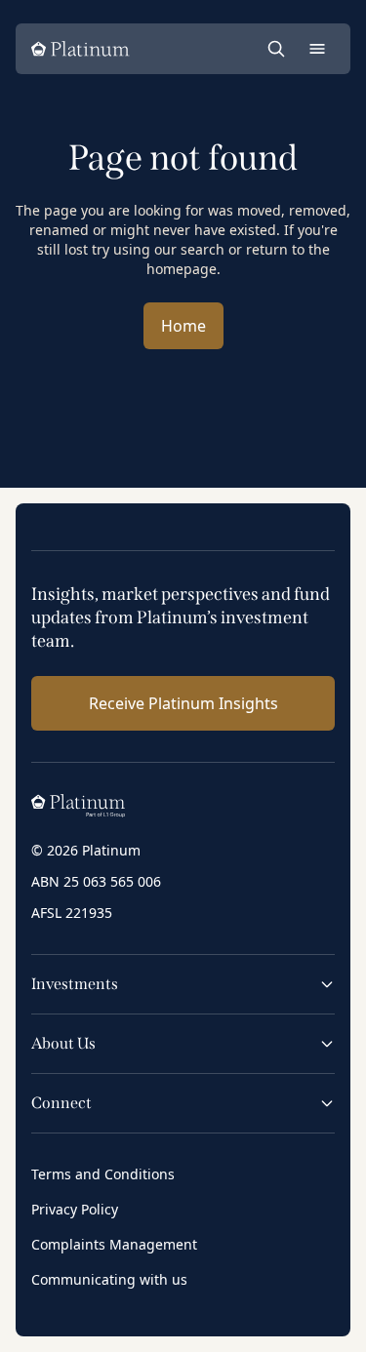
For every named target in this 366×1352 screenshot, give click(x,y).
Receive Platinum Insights (183, 703)
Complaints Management (114, 1244)
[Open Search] (276, 48)
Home (183, 326)
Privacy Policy (74, 1209)
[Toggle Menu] (317, 48)
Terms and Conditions (103, 1174)
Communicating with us (109, 1279)
